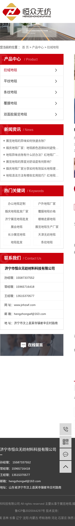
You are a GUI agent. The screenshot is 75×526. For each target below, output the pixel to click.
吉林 (6, 518)
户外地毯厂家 (47, 203)
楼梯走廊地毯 (47, 219)
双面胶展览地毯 (15, 114)
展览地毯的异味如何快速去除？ (26, 140)
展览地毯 (65, 503)
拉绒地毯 (53, 47)
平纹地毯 (10, 81)
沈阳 (26, 518)
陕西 (71, 518)
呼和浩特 (45, 518)
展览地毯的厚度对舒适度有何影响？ (29, 161)
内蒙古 (33, 518)
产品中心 (38, 47)
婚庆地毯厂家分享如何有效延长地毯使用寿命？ (33, 168)
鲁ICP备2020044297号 (30, 510)
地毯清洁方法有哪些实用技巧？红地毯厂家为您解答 (33, 175)
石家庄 (62, 518)
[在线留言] (65, 454)
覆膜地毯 (10, 103)
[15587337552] (65, 429)
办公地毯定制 (16, 203)
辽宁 (19, 518)
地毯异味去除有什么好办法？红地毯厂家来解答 (33, 154)
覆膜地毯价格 (47, 211)
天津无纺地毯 (47, 234)
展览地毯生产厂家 (47, 226)
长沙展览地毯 (16, 234)
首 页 (25, 47)
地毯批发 (16, 242)
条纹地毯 (10, 92)
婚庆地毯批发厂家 (16, 211)
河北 (54, 518)
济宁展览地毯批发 (16, 219)
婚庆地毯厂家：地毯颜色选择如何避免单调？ (33, 148)
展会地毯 (16, 226)
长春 (12, 518)
